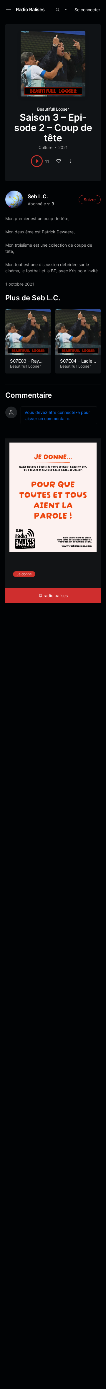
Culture (45, 147)
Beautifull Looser (53, 109)
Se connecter (87, 9)
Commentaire (28, 395)
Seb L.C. (38, 196)
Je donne (24, 574)
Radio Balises (30, 9)
